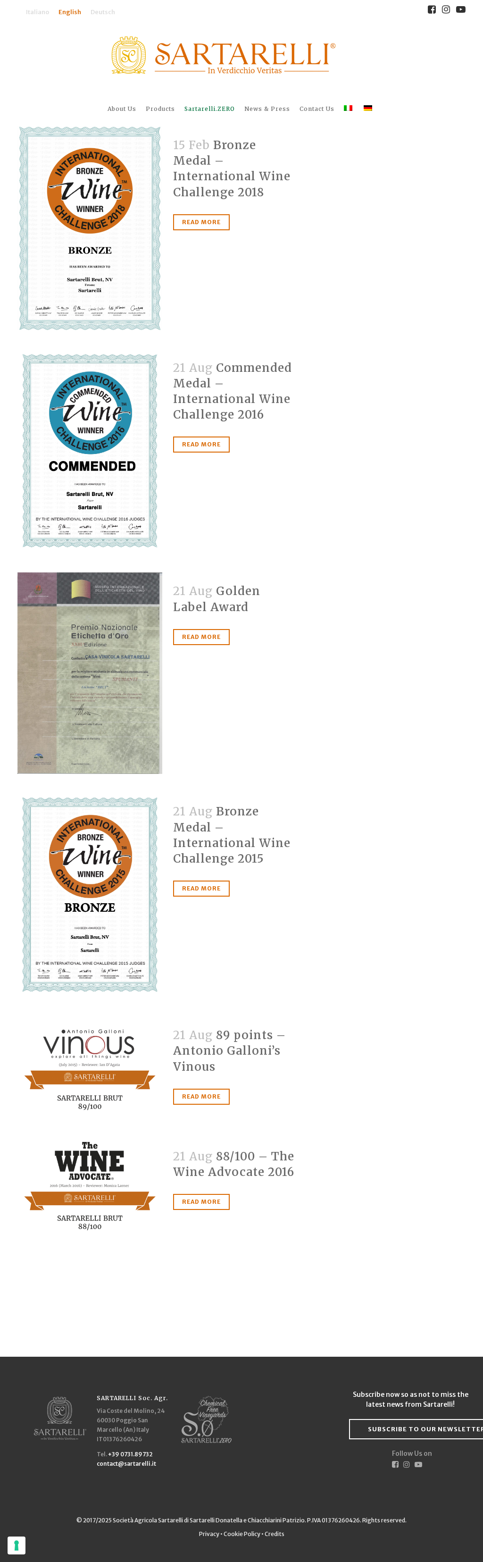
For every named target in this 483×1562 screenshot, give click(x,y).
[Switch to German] (369, 108)
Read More (201, 222)
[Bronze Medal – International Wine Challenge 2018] (89, 228)
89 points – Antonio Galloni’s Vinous (229, 1051)
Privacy (209, 1533)
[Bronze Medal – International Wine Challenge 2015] (89, 895)
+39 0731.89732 (130, 1454)
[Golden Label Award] (89, 673)
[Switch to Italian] (349, 108)
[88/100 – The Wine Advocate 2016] (89, 1189)
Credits (274, 1533)
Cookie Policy (242, 1533)
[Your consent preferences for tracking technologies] (16, 1545)
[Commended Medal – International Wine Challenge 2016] (89, 451)
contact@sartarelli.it (126, 1463)
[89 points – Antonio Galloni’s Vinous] (89, 1067)
